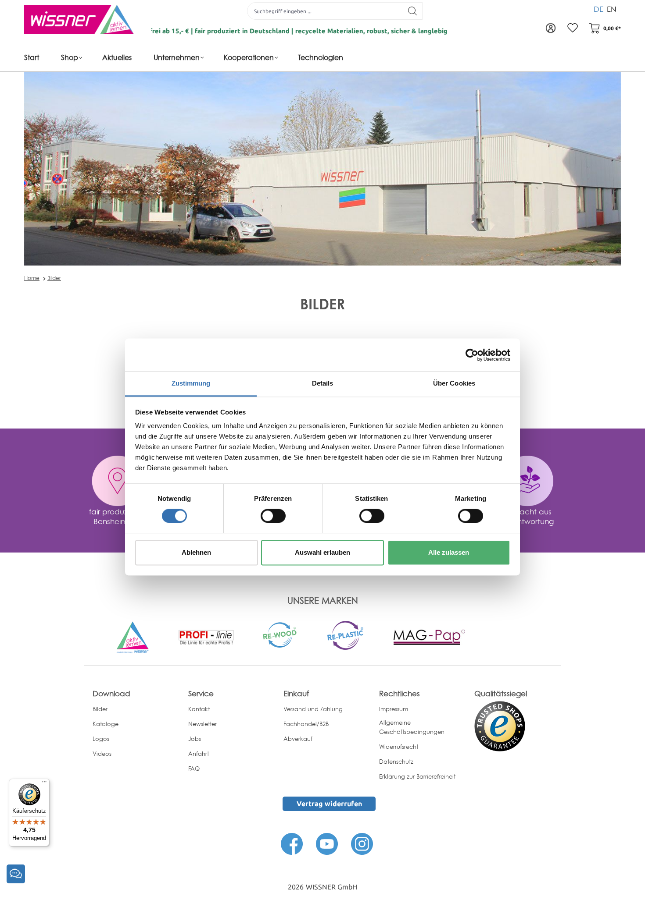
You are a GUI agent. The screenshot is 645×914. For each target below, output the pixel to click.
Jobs (194, 738)
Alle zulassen (448, 552)
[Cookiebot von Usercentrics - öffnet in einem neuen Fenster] (472, 354)
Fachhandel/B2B (306, 723)
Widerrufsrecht (398, 746)
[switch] (273, 516)
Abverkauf (297, 738)
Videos (102, 753)
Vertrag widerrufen (329, 804)
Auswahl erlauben (322, 552)
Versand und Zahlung (313, 708)
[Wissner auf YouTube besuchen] (327, 843)
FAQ (194, 768)
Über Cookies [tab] (454, 383)
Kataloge (105, 723)
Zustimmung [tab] (191, 383)
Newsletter (202, 723)
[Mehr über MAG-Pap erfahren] (429, 637)
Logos (101, 738)
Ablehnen (196, 552)
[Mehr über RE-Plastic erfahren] (345, 634)
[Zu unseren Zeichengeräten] (206, 637)
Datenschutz (396, 761)
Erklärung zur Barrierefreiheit (417, 776)
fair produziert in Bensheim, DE (117, 516)
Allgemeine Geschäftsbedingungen (411, 727)
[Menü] (44, 784)
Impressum (393, 708)
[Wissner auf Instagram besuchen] (362, 843)
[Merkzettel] (572, 28)
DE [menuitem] (598, 9)
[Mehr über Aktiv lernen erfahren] (132, 637)
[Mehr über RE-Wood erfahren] (280, 634)
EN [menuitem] (611, 9)
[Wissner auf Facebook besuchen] (292, 843)
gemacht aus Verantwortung (527, 516)
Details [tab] (322, 383)
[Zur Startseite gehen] (79, 19)
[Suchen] (413, 11)
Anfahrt (198, 753)
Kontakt (199, 708)
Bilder (54, 278)
